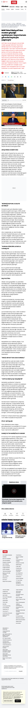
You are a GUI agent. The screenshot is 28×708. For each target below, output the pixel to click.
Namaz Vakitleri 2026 (19, 557)
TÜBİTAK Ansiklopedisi (19, 604)
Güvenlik (17, 9)
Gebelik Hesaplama (7, 640)
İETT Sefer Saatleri (7, 638)
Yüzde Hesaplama (7, 644)
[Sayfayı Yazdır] (17, 77)
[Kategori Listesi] (26, 2)
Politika (3, 9)
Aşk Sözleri (5, 595)
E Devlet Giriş (19, 568)
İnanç (22, 9)
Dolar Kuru (5, 577)
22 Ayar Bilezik (6, 607)
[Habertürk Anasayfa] (14, 2)
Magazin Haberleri (7, 562)
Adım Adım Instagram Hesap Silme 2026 (7, 655)
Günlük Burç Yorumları (19, 570)
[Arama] (2, 2)
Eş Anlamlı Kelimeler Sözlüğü (20, 610)
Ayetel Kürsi (5, 591)
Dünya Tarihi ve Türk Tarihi (20, 600)
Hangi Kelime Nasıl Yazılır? (20, 613)
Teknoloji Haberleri (7, 571)
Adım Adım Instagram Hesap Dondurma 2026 (7, 651)
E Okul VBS (18, 566)
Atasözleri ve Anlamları (5, 628)
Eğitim (12, 9)
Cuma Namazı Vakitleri (19, 560)
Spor (22, 6)
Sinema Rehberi (19, 578)
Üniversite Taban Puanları (20, 595)
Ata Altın (4, 604)
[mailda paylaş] (14, 77)
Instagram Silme (20, 585)
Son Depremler (19, 573)
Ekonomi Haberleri (7, 558)
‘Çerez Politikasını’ (17, 697)
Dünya (17, 6)
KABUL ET (18, 700)
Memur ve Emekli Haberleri (6, 573)
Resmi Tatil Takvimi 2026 (7, 658)
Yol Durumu (18, 576)
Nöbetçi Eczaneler (20, 562)
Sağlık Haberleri (6, 567)
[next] (25, 530)
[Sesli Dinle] (8, 100)
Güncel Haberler (6, 560)
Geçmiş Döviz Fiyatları (6, 647)
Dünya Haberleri (6, 565)
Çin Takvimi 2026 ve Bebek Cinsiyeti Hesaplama (7, 635)
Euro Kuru (5, 579)
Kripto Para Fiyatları (7, 581)
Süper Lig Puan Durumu (6, 615)
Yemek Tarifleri (6, 589)
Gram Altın (5, 598)
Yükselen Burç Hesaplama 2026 (7, 642)
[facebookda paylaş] (2, 77)
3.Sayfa (8, 9)
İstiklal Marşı (19, 564)
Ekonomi (12, 6)
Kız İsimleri (18, 623)
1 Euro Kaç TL (5, 611)
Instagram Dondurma (18, 582)
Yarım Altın (5, 602)
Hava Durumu (19, 574)
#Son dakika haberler (7, 508)
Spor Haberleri (6, 564)
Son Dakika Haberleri (7, 555)
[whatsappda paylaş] (11, 77)
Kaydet (21, 671)
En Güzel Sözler (19, 616)
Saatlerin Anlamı (6, 593)
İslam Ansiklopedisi (20, 602)
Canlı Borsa (18, 555)
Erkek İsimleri (19, 621)
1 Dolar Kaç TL (6, 609)
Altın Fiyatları (5, 576)
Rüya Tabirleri (19, 597)
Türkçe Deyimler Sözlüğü (6, 631)
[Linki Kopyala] (20, 77)
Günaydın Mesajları (7, 597)
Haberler (3, 23)
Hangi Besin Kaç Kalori (19, 607)
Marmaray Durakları (20, 619)
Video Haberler (19, 589)
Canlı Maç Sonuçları (7, 613)
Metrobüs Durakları (20, 617)
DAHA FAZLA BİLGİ (8, 700)
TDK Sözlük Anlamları (18, 592)
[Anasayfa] (5, 551)
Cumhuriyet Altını (6, 606)
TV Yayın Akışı (19, 580)
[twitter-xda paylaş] (5, 77)
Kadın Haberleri (6, 569)
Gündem (4, 6)
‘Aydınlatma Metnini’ (7, 698)
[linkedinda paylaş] (8, 77)
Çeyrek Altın (5, 600)
